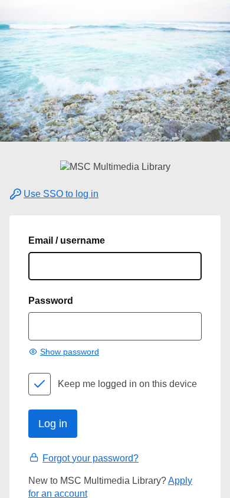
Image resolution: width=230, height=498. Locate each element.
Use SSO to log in (61, 194)
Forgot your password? (90, 458)
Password (50, 301)
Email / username (66, 240)
